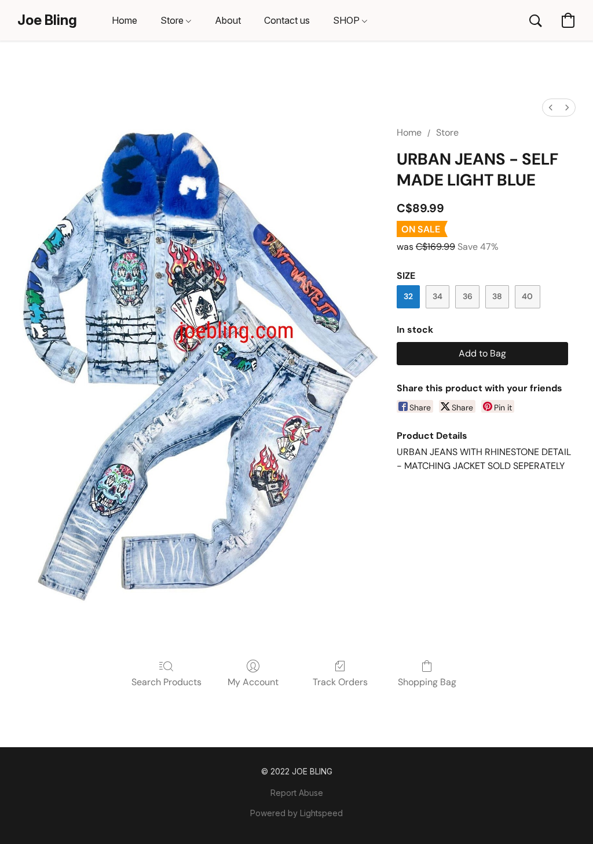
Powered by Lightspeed (296, 813)
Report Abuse (296, 793)
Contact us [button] (287, 20)
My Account (253, 682)
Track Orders (340, 682)
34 (437, 296)
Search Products (166, 682)
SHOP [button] (347, 20)
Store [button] (173, 20)
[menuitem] (551, 107)
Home (409, 132)
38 (497, 296)
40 (527, 296)
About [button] (228, 20)
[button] (47, 20)
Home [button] (124, 20)
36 (468, 296)
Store (447, 132)
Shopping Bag (427, 682)
